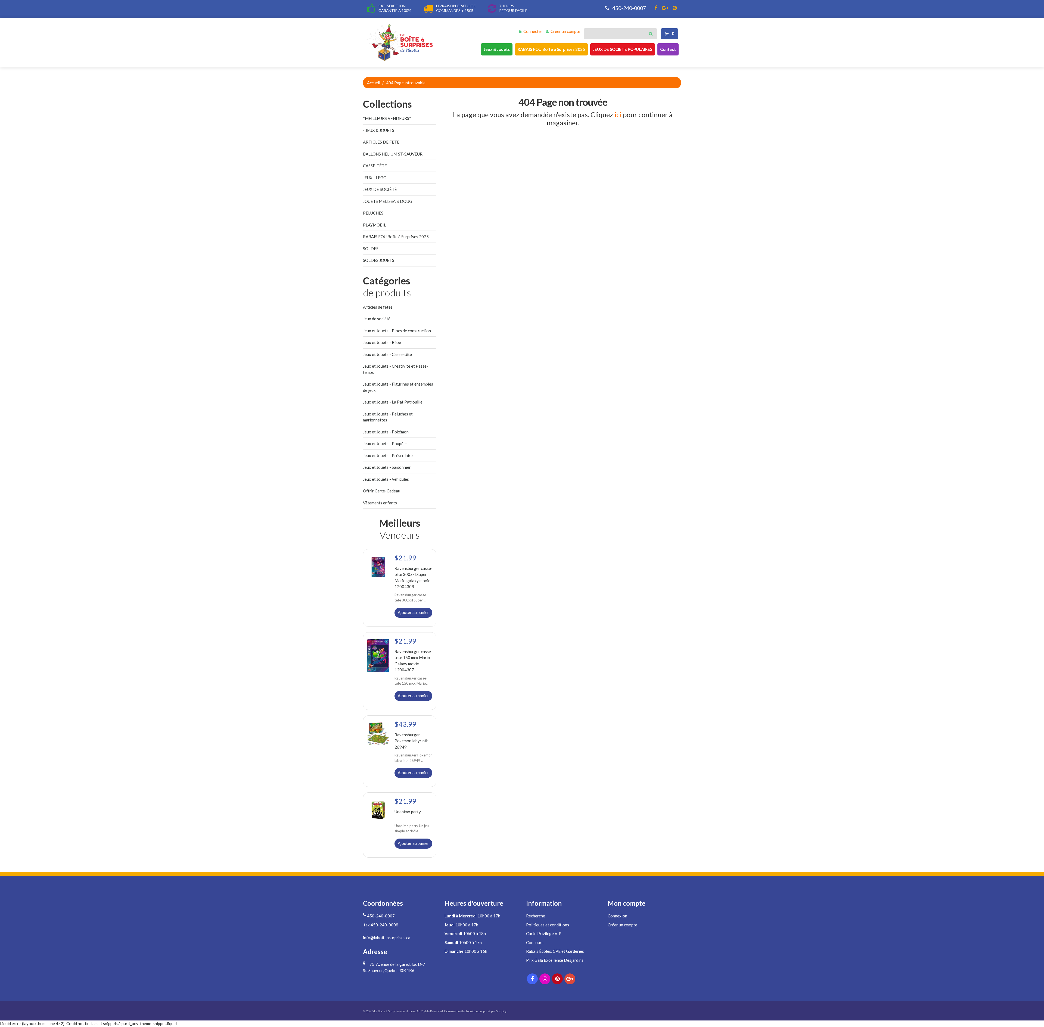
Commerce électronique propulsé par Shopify (475, 1011)
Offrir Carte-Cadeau (381, 490)
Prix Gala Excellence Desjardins (554, 960)
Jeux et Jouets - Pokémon (386, 431)
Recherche (535, 915)
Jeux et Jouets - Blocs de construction (397, 330)
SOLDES (370, 248)
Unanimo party (407, 811)
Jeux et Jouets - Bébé (382, 342)
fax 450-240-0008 (380, 924)
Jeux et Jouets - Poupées (385, 443)
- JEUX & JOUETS (378, 130)
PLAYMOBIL (374, 224)
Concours (534, 942)
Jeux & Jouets (497, 49)
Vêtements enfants (380, 502)
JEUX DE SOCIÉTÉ (380, 189)
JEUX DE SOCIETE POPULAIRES (622, 49)
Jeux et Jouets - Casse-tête (387, 354)
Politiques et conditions (547, 924)
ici (618, 114)
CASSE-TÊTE (375, 165)
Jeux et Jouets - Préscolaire (388, 455)
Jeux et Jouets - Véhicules (386, 479)
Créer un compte (565, 31)
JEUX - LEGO (375, 177)
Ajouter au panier (413, 612)
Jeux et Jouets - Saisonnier (387, 467)
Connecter (532, 31)
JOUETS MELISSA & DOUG (387, 201)
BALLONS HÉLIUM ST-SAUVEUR (392, 153)
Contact (668, 49)
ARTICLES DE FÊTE (381, 141)
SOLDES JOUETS (378, 260)
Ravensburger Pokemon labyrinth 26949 (411, 740)
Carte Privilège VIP (543, 933)
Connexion (617, 915)
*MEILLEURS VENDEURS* (387, 118)
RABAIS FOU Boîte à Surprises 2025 (551, 49)
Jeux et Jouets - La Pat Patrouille (392, 401)
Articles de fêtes (378, 307)
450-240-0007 (628, 8)
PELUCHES (373, 212)
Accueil (373, 82)
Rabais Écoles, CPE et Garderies (555, 951)
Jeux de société (376, 318)
